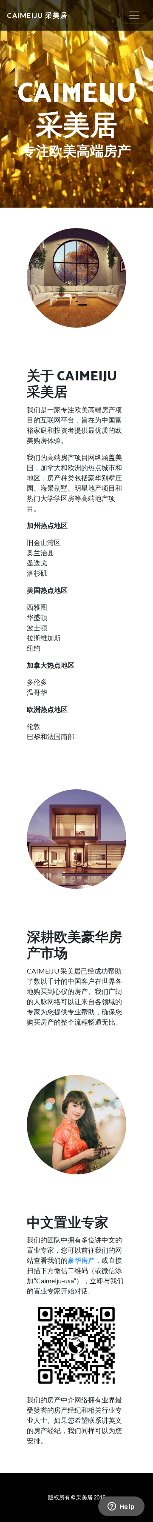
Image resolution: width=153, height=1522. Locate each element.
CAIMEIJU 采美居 (37, 15)
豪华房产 (81, 1260)
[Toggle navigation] (134, 15)
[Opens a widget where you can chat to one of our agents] (121, 1507)
